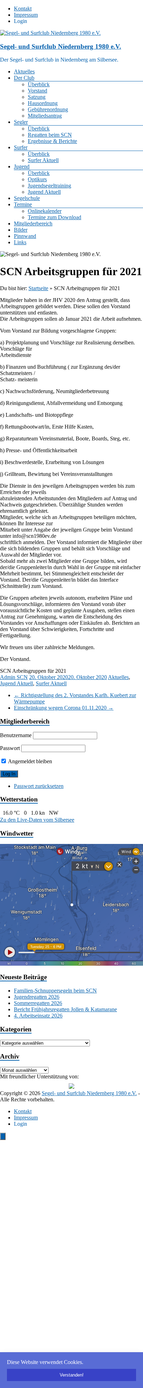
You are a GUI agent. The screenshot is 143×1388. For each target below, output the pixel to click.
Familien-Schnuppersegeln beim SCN (55, 991)
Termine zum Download (54, 217)
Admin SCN (14, 677)
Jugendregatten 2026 (36, 997)
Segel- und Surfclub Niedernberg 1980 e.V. (60, 46)
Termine (23, 204)
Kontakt (23, 8)
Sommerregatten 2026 (38, 1003)
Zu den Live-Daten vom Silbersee (37, 820)
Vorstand (37, 91)
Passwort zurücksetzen (39, 786)
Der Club (24, 78)
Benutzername (16, 735)
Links (20, 242)
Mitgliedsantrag (45, 116)
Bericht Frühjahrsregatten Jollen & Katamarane (65, 1009)
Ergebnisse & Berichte (52, 141)
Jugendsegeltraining (49, 186)
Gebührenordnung (48, 109)
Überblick (39, 84)
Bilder (20, 230)
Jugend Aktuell (44, 192)
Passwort (10, 748)
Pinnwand (25, 236)
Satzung (36, 97)
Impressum (26, 15)
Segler (21, 122)
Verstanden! (72, 1375)
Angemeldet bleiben (29, 761)
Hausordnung (43, 103)
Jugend (22, 166)
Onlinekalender (44, 211)
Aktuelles (24, 71)
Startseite (38, 288)
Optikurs (37, 179)
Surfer (20, 147)
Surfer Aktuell (43, 160)
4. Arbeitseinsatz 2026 (38, 1016)
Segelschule (27, 198)
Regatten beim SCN (50, 135)
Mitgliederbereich (33, 223)
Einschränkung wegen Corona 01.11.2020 (63, 708)
